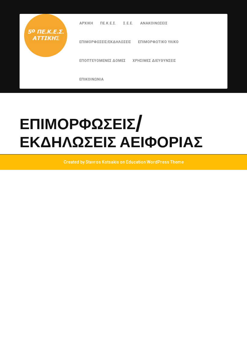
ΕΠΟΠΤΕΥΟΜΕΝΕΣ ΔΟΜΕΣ (102, 61)
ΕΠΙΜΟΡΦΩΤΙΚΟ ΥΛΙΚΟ (158, 42)
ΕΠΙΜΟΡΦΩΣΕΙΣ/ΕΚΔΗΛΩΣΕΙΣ (105, 42)
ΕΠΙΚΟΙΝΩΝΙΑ (91, 79)
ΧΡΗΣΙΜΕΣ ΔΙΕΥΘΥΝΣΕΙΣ (154, 61)
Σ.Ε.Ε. (128, 23)
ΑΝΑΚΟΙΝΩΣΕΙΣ (153, 23)
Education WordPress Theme (155, 162)
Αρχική (86, 23)
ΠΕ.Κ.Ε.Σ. (108, 23)
